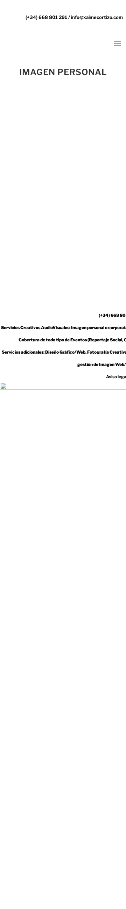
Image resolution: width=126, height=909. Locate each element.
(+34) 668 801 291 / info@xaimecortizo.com (74, 17)
